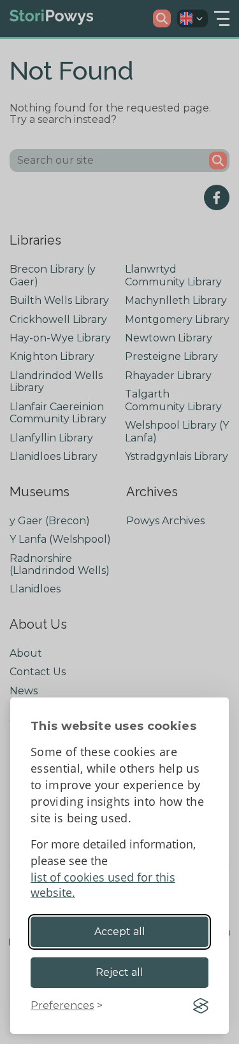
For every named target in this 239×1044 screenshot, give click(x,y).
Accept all (119, 932)
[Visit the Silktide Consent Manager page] (200, 1005)
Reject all (119, 972)
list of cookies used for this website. (103, 884)
